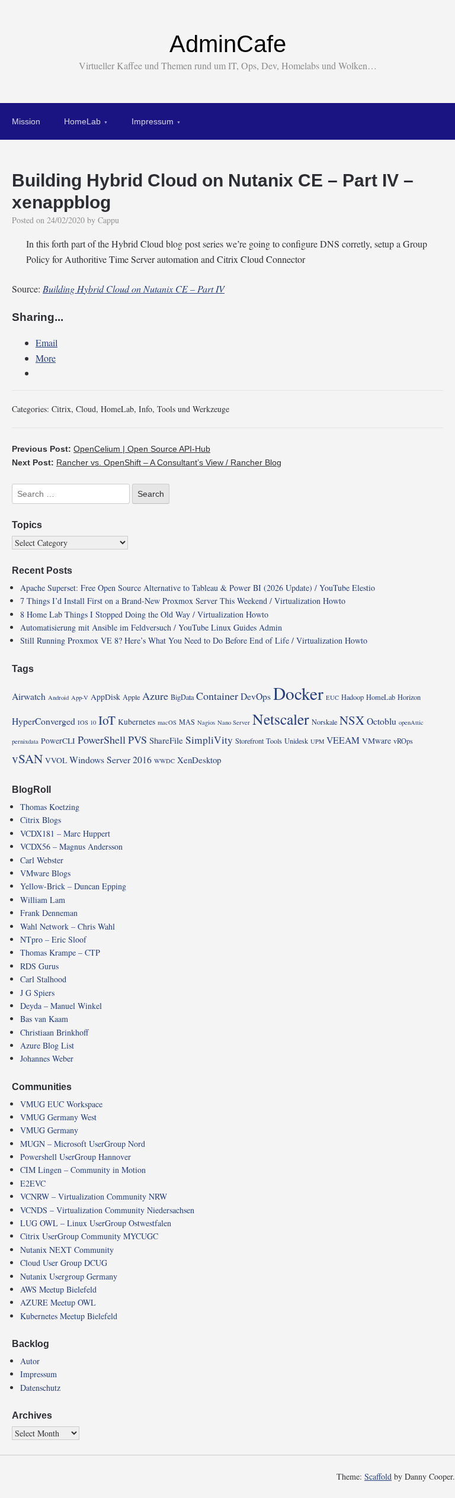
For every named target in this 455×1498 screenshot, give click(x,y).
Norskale (324, 722)
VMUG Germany (49, 1130)
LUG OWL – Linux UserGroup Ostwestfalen (95, 1223)
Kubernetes (136, 721)
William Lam (42, 899)
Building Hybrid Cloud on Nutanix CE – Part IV (134, 288)
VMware (376, 740)
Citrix (61, 408)
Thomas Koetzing (49, 806)
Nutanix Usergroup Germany (68, 1276)
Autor (30, 1361)
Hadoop (352, 697)
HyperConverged (43, 721)
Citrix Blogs (40, 819)
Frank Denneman (49, 912)
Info (145, 408)
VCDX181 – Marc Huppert (65, 833)
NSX (351, 720)
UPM (317, 741)
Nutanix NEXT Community (67, 1249)
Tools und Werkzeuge (193, 408)
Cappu (108, 220)
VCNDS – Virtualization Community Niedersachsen (107, 1210)
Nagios (206, 722)
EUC (332, 697)
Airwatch (29, 696)
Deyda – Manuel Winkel (61, 1005)
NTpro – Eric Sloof (53, 939)
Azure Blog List (47, 1045)
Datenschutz (40, 1387)
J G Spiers (37, 992)
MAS (187, 722)
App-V (79, 697)
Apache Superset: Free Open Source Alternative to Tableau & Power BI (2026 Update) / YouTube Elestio (197, 587)
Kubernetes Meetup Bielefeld (68, 1316)
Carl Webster (41, 860)
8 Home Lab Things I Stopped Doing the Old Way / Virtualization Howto (144, 614)
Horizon (409, 697)
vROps (403, 740)
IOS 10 (87, 722)
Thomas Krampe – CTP (60, 952)
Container (217, 696)
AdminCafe (227, 44)
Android (58, 697)
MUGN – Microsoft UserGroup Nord (82, 1143)
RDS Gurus (39, 966)
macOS (167, 722)
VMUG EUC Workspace (61, 1104)
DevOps (256, 696)
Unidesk (296, 740)
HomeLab (82, 121)
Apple (131, 697)
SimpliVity (209, 740)
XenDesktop (199, 760)
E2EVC (33, 1183)
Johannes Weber (46, 1058)
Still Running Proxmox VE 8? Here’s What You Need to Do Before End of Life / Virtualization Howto (193, 640)
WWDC (164, 761)
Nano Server (233, 722)
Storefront (249, 740)
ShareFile (166, 740)
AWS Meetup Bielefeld (58, 1289)
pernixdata (25, 741)
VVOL (56, 760)
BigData (182, 697)
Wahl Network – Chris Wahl (67, 926)
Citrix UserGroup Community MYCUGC (89, 1236)
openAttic (411, 722)
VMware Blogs (45, 873)
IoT (107, 720)
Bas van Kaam (44, 1018)
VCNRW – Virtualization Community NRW (93, 1196)
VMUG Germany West (58, 1117)
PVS (137, 739)
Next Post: (146, 462)
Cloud (86, 408)
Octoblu (381, 721)
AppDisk (105, 697)
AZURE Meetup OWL (58, 1302)
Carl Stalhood (43, 979)
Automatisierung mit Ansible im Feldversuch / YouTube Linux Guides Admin (151, 627)
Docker (298, 693)
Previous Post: (111, 449)
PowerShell (102, 739)
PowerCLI (58, 740)
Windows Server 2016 (110, 759)
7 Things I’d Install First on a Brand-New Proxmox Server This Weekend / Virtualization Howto (182, 600)
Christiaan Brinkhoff (54, 1032)
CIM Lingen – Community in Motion (83, 1169)
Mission (26, 121)
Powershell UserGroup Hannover (75, 1156)
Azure (155, 696)
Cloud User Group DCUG (63, 1262)
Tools (274, 740)
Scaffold (378, 1476)
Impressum (153, 121)
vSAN (27, 758)
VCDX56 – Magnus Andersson (71, 846)
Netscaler (280, 719)
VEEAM (343, 740)
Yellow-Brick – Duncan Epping (73, 886)
